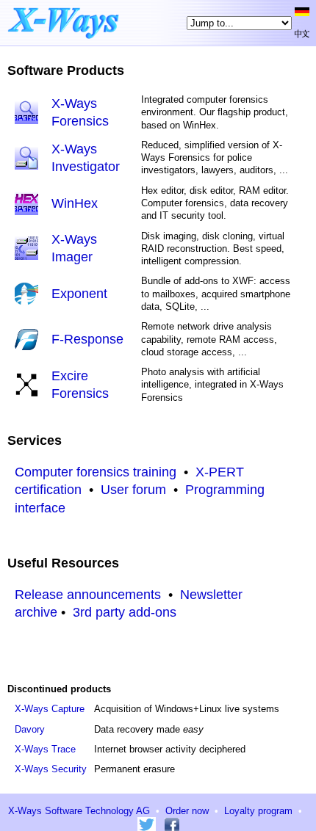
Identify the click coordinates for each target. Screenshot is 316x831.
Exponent (79, 293)
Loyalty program (258, 810)
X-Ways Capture (50, 708)
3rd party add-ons (124, 612)
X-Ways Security (51, 768)
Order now (187, 810)
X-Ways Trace (45, 749)
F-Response (87, 339)
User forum (133, 489)
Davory (30, 729)
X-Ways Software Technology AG (79, 810)
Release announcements (88, 594)
